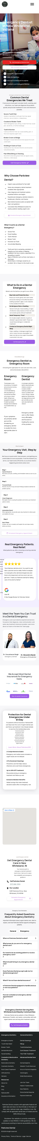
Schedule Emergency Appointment (20, 215)
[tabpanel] (19, 969)
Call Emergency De (18, 342)
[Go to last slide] (5, 642)
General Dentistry (26, 1035)
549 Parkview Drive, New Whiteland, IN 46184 (18, 892)
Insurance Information (8, 1096)
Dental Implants (25, 1063)
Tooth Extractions (26, 1047)
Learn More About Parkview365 (19, 747)
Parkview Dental (8, 1128)
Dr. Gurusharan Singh (11, 654)
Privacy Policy (5, 1136)
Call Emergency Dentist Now (20, 62)
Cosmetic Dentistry (7, 1066)
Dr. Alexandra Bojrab (28, 655)
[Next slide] (34, 642)
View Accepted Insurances (19, 696)
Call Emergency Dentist (18, 163)
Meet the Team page (23, 626)
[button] (19, 938)
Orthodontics (5, 1073)
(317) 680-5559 (15, 884)
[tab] (13, 931)
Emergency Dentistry (8, 1035)
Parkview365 (5, 1093)
